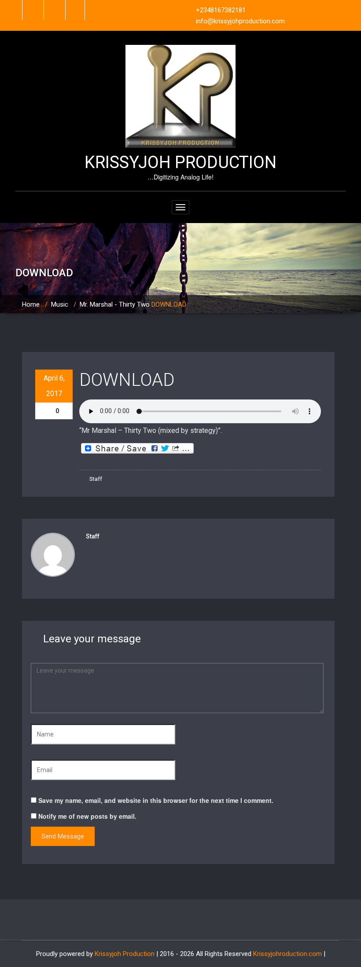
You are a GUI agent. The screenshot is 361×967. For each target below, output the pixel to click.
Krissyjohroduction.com (287, 954)
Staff (95, 479)
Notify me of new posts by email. (87, 816)
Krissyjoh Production (125, 954)
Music (59, 304)
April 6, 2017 (54, 386)
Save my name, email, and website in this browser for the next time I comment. (155, 800)
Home (31, 304)
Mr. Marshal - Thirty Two (115, 304)
